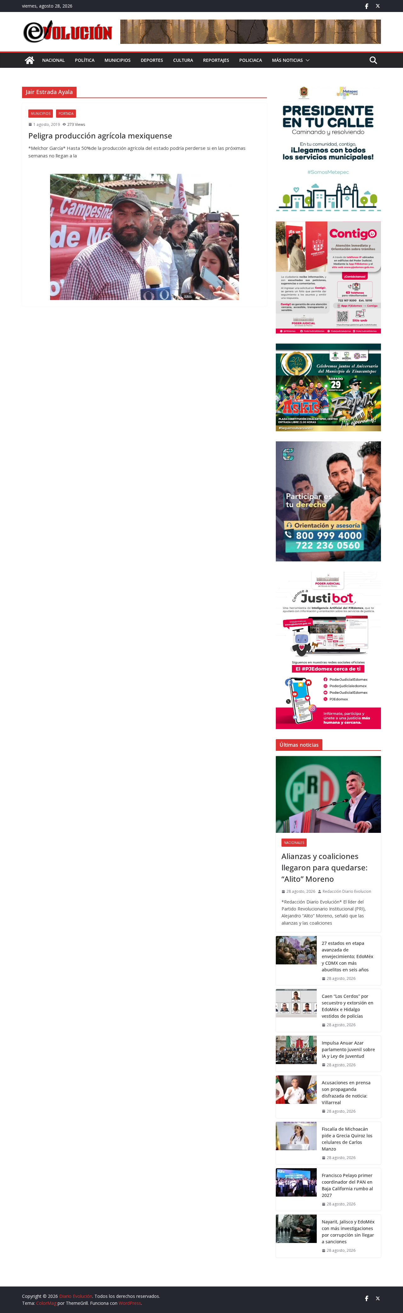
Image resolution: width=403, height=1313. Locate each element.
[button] (306, 60)
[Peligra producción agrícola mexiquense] (144, 237)
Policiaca (250, 60)
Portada (66, 113)
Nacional (53, 60)
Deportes (152, 60)
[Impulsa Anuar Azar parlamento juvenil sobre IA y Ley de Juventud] (296, 1054)
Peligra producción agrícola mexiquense (100, 135)
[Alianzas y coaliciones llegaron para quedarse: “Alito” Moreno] (328, 794)
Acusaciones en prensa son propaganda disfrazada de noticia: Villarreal (346, 1092)
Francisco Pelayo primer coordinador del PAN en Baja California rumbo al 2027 (347, 1185)
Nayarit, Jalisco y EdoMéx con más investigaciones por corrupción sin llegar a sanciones (348, 1232)
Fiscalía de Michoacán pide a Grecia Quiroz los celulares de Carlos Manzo (347, 1139)
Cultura (183, 60)
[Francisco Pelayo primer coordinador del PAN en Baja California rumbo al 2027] (296, 1189)
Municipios (118, 60)
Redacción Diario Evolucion (347, 891)
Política (84, 60)
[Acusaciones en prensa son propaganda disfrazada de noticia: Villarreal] (296, 1096)
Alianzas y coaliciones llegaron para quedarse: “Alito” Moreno (324, 867)
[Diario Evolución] (29, 60)
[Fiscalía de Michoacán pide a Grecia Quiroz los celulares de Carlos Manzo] (296, 1143)
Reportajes (216, 60)
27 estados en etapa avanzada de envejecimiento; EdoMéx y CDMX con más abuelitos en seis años (347, 956)
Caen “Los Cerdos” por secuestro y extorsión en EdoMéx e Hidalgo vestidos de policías (347, 1006)
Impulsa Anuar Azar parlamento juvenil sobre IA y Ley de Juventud (348, 1049)
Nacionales (294, 842)
